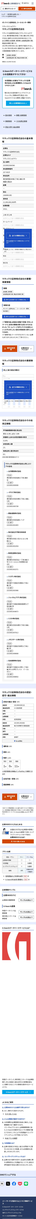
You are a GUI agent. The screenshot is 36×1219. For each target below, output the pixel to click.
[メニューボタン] (33, 3)
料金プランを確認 (11, 1138)
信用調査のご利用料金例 (17, 876)
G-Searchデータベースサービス (17, 1092)
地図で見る (7, 181)
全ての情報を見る (16, 235)
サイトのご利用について (22, 812)
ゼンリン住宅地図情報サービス (12, 1216)
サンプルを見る (26, 900)
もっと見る (19, 741)
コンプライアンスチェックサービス (13, 1210)
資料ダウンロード (10, 9)
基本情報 (8, 115)
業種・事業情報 (21, 115)
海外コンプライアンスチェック (11, 1213)
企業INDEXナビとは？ (25, 349)
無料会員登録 (28, 9)
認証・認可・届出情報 (12, 127)
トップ (3, 14)
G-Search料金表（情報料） (17, 879)
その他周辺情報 (21, 121)
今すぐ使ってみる (19, 841)
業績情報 (8, 121)
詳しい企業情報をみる (18, 103)
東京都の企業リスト (13, 14)
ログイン (26, 3)
